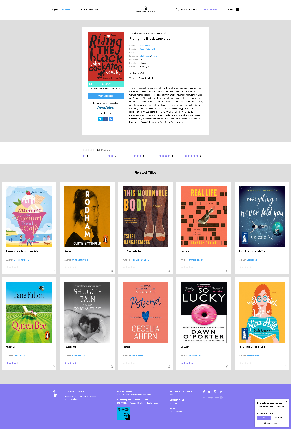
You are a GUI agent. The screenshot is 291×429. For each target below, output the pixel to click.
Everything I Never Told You (252, 251)
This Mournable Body (132, 251)
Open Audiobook (105, 96)
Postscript (128, 347)
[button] (237, 9)
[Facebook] (204, 391)
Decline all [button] (279, 418)
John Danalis (144, 46)
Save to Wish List (139, 73)
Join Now (66, 10)
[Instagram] (215, 391)
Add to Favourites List (142, 78)
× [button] (286, 401)
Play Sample (106, 84)
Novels (154, 56)
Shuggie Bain (70, 347)
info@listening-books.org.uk (142, 395)
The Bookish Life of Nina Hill (252, 347)
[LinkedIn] (221, 391)
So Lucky (185, 347)
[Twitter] (209, 392)
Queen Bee (11, 347)
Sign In (55, 10)
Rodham (68, 251)
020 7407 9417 (123, 395)
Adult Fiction (144, 56)
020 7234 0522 (123, 403)
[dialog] (272, 413)
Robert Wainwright (147, 49)
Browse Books (210, 9)
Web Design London (211, 398)
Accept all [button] (263, 418)
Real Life (185, 251)
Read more (272, 413)
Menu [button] (230, 9)
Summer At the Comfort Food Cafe (22, 251)
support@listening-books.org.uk (144, 403)
